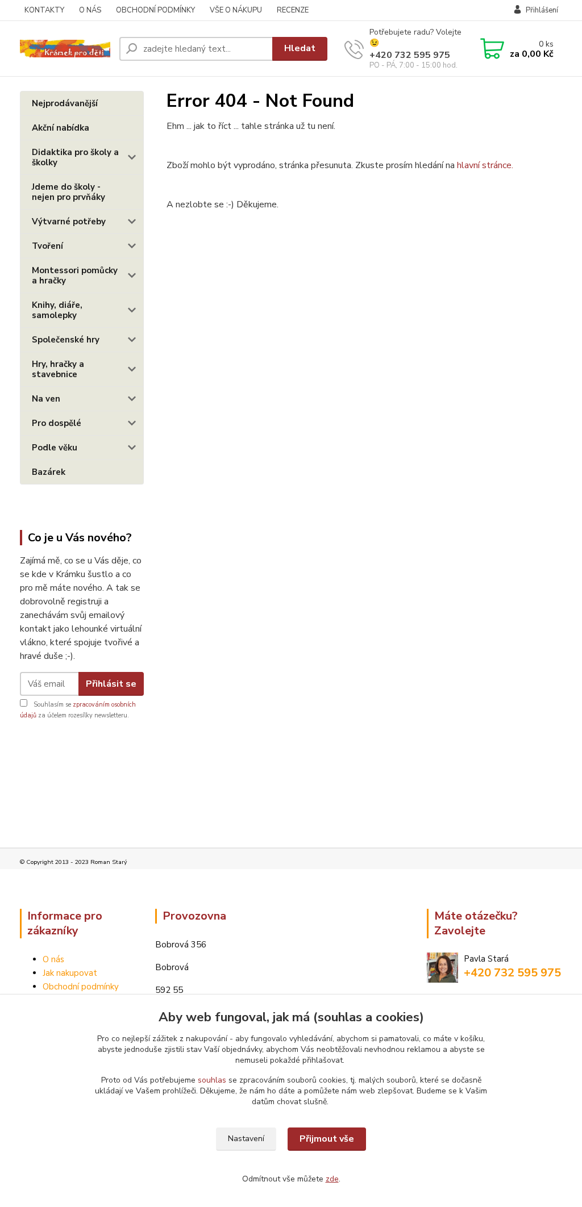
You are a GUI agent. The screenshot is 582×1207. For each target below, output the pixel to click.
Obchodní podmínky (81, 986)
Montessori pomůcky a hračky (75, 275)
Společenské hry (65, 339)
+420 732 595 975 (409, 55)
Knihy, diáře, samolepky (57, 310)
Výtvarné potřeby (69, 221)
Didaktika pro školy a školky (75, 157)
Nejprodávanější (65, 103)
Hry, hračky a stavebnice (58, 369)
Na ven (46, 398)
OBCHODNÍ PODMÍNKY (155, 10)
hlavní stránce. (485, 165)
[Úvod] (65, 48)
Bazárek (48, 472)
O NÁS (90, 10)
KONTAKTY (44, 10)
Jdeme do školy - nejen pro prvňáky (68, 192)
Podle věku (54, 447)
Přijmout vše (327, 1139)
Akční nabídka (60, 127)
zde (332, 1178)
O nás (53, 959)
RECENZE (293, 10)
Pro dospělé (56, 423)
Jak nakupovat (70, 973)
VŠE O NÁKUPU (236, 10)
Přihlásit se (111, 684)
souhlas (212, 1080)
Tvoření (47, 246)
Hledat (299, 48)
